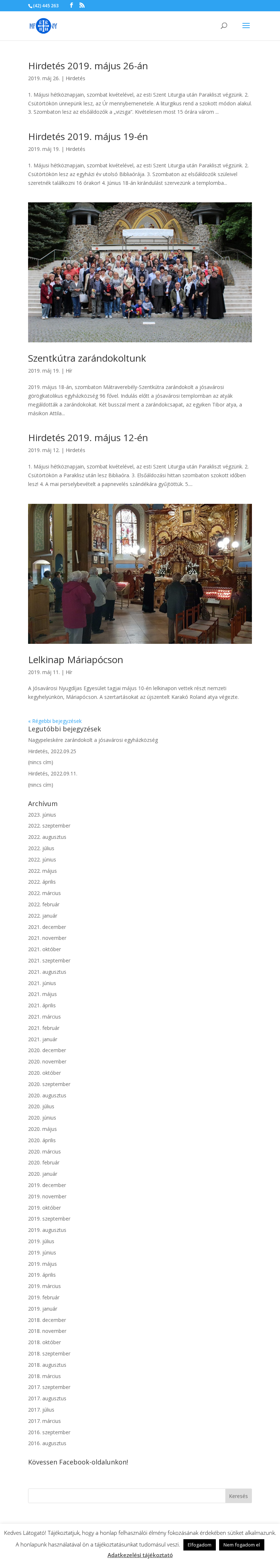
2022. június (42, 859)
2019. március (44, 1286)
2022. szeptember (49, 825)
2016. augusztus (47, 1443)
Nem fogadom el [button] (241, 1544)
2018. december (47, 1319)
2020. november (47, 1061)
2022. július (41, 848)
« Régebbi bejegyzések (55, 720)
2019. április (42, 1274)
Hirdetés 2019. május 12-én (88, 437)
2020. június (42, 1117)
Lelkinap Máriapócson (75, 659)
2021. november (47, 937)
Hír (69, 370)
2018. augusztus (47, 1364)
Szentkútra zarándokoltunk (87, 358)
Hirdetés (75, 78)
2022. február (43, 904)
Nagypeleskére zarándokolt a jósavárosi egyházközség (93, 739)
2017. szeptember (49, 1387)
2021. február (43, 1027)
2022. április (42, 881)
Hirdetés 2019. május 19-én (88, 136)
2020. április (42, 1140)
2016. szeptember (49, 1432)
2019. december (47, 1185)
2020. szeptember (49, 1084)
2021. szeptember (49, 960)
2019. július (41, 1241)
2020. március (44, 1151)
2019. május (42, 1263)
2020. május (42, 1128)
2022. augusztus (47, 836)
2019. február (43, 1297)
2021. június (42, 983)
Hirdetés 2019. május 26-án (88, 65)
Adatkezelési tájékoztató (140, 1555)
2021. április (42, 1005)
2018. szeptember (49, 1353)
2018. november (47, 1330)
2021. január (42, 1039)
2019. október (44, 1207)
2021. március (44, 1016)
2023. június (42, 814)
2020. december (47, 1050)
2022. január (42, 915)
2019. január (42, 1308)
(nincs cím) (40, 762)
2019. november (47, 1196)
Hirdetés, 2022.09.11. (52, 773)
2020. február (43, 1162)
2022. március (44, 893)
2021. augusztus (47, 971)
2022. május (42, 870)
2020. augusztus (47, 1095)
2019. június (42, 1252)
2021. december (47, 926)
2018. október (44, 1342)
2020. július (41, 1106)
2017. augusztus (47, 1398)
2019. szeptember (49, 1218)
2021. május (42, 994)
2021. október (44, 949)
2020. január (42, 1173)
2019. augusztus (47, 1229)
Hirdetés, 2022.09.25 (52, 751)
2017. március (44, 1420)
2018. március (44, 1376)
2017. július (41, 1409)
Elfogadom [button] (199, 1544)
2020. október (44, 1072)
